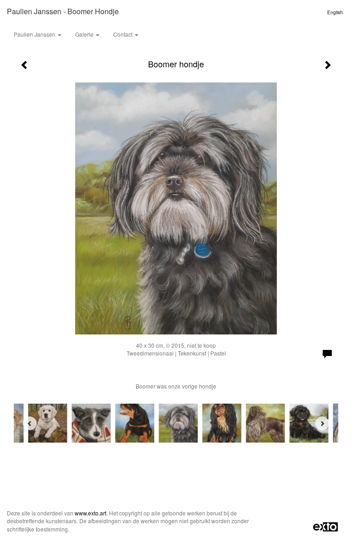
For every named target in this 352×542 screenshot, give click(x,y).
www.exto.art (90, 513)
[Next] (322, 423)
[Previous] (30, 423)
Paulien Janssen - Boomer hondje (63, 11)
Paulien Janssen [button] (35, 34)
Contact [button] (123, 34)
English (335, 12)
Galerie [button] (85, 34)
